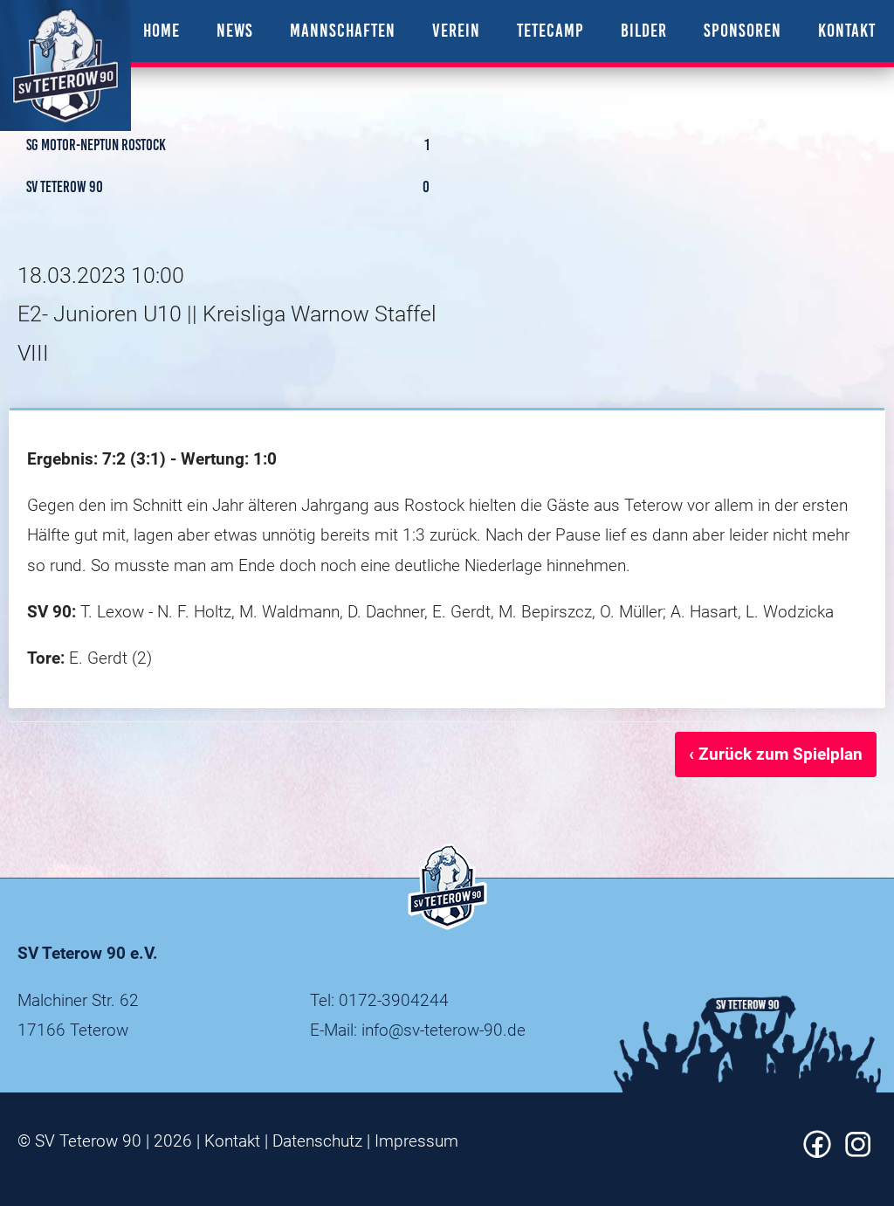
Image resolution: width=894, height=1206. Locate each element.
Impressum (416, 1141)
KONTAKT (847, 30)
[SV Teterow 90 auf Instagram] (858, 1152)
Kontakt (232, 1141)
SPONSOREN (742, 30)
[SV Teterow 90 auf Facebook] (817, 1152)
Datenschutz (317, 1141)
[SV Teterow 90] (65, 65)
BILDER (644, 30)
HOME (161, 30)
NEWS (235, 30)
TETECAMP (550, 30)
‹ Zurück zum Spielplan (776, 754)
